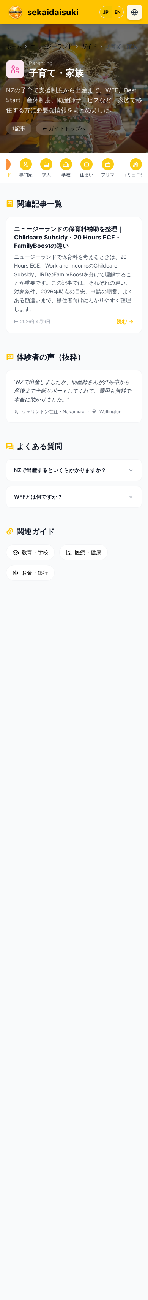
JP (106, 12)
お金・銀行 (35, 572)
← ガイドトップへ (64, 128)
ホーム (14, 46)
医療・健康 (88, 552)
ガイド (89, 46)
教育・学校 (35, 552)
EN (118, 12)
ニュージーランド (51, 46)
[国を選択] (134, 12)
